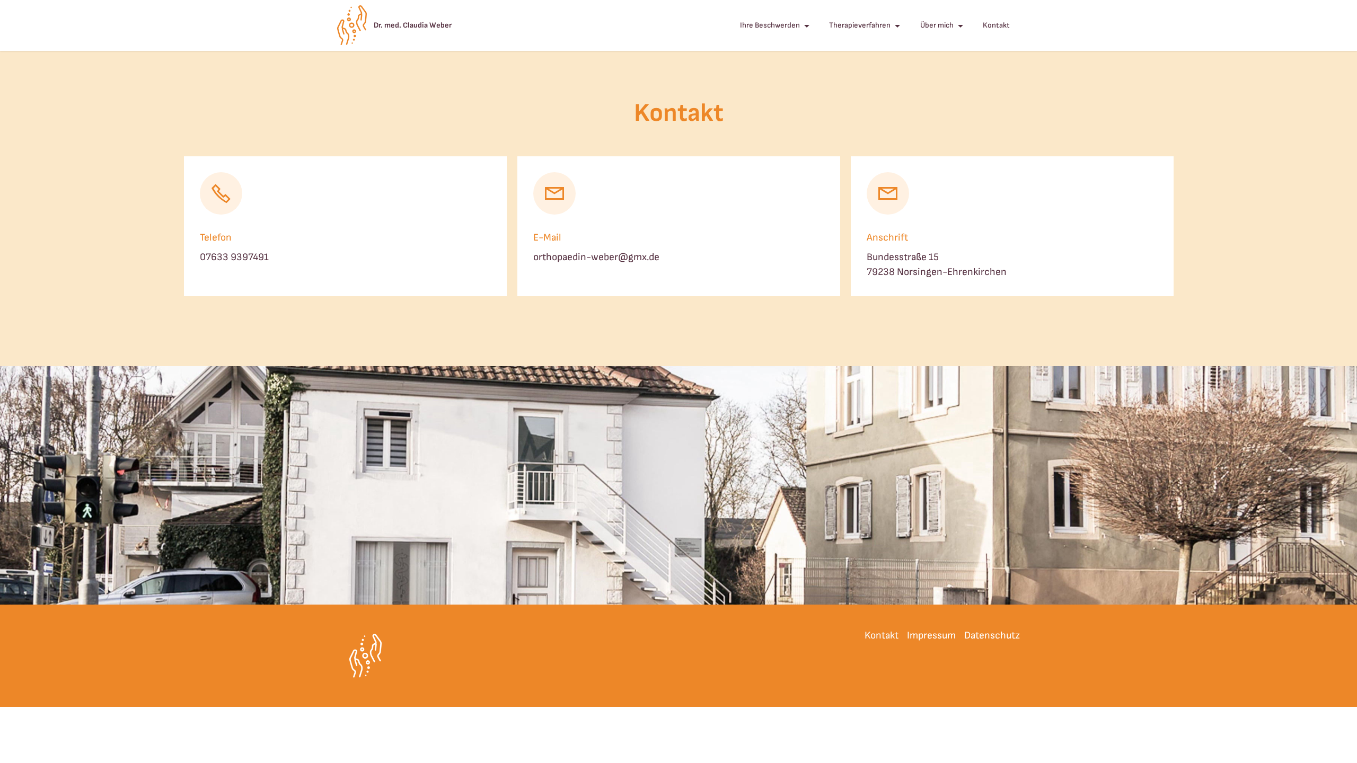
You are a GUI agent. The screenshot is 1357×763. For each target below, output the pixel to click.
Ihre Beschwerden (770, 25)
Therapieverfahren (860, 25)
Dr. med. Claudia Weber (413, 25)
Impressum (931, 635)
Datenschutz (992, 635)
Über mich (937, 25)
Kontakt (996, 25)
